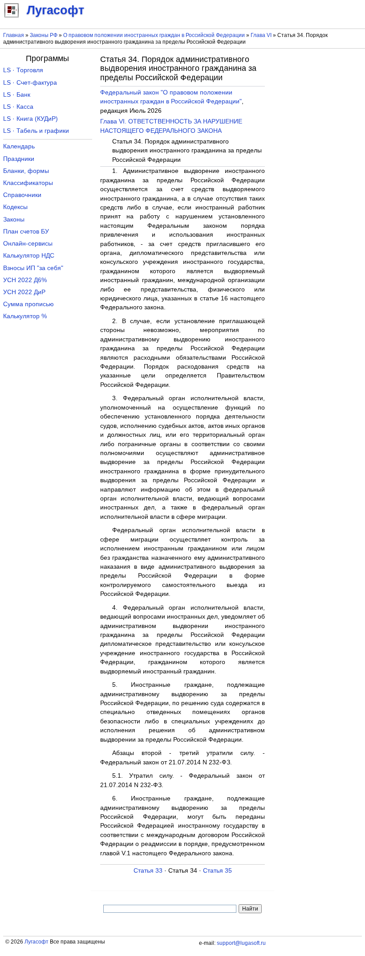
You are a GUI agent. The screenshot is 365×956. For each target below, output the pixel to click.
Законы (13, 219)
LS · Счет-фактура (30, 82)
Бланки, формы (26, 171)
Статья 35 (217, 870)
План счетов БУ (26, 231)
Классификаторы (28, 183)
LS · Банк (16, 94)
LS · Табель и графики (36, 130)
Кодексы (15, 207)
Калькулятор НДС (28, 255)
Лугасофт (36, 942)
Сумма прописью (28, 304)
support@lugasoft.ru (241, 943)
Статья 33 (148, 870)
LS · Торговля (23, 70)
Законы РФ (43, 35)
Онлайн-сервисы (28, 243)
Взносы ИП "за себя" (33, 268)
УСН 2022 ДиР (24, 292)
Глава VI (261, 35)
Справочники (22, 195)
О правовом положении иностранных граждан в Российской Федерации (154, 35)
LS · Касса (18, 106)
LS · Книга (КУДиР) (30, 118)
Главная (13, 35)
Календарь (19, 146)
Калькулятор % (25, 316)
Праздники (18, 159)
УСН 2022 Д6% (25, 280)
